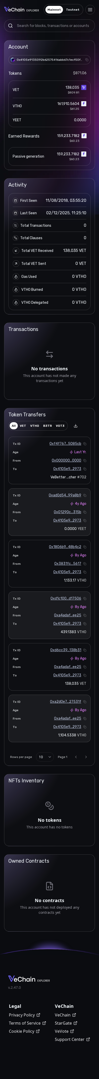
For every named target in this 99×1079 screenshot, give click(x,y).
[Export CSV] (75, 425)
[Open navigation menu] (90, 9)
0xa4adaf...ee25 (67, 615)
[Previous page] (75, 757)
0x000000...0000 (66, 460)
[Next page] (86, 757)
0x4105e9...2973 (67, 469)
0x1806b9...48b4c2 (65, 547)
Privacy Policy (22, 1015)
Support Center (70, 1039)
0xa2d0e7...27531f (65, 702)
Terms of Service (25, 1023)
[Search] (10, 25)
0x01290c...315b (67, 512)
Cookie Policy (21, 1031)
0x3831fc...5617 (67, 563)
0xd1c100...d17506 (66, 598)
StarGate (63, 1023)
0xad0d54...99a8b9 (65, 495)
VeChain (63, 1015)
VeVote (62, 1031)
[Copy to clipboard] (86, 59)
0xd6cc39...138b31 (65, 650)
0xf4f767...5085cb (65, 444)
